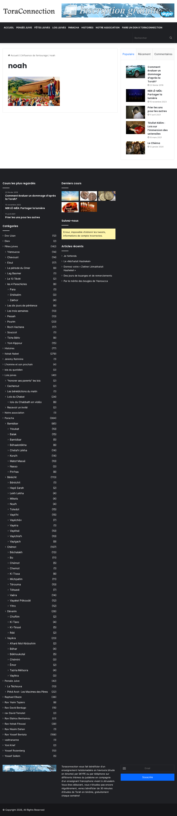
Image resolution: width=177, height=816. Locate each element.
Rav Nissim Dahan (15, 729)
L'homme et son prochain (19, 364)
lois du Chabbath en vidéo (26, 402)
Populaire (128, 54)
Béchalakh (16, 552)
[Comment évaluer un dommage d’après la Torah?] (135, 71)
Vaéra (13, 595)
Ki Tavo (14, 622)
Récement (144, 54)
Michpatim (16, 579)
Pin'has (14, 471)
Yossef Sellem (12, 756)
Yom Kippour (14, 343)
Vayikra (11, 638)
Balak (13, 434)
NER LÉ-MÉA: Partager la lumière (155, 94)
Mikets (14, 498)
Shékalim (15, 294)
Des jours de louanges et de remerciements (88, 275)
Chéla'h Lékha (18, 450)
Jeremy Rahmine (14, 359)
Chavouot (12, 257)
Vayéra (14, 525)
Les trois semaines (17, 310)
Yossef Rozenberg (15, 750)
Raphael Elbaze (13, 697)
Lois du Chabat (16, 396)
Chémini (15, 659)
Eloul (10, 262)
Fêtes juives (42, 27)
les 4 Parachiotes (17, 284)
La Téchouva (14, 686)
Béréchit (12, 477)
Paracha (73, 27)
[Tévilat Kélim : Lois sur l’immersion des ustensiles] (135, 127)
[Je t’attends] (70, 196)
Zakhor (14, 300)
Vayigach (15, 541)
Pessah (11, 316)
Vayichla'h (16, 536)
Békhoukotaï (17, 654)
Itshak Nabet (12, 353)
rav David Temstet (15, 713)
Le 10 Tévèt (14, 278)
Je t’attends (70, 256)
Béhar (13, 648)
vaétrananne (12, 739)
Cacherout (13, 385)
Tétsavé (15, 589)
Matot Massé (17, 461)
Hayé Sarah (17, 487)
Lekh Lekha (17, 493)
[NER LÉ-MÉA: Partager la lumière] (135, 95)
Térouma (15, 584)
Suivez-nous (70, 221)
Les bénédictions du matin (22, 391)
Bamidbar (12, 423)
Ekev (7, 241)
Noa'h (13, 504)
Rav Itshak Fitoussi (15, 723)
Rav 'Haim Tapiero (15, 702)
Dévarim (12, 611)
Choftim (15, 616)
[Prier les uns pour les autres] (135, 112)
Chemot (15, 568)
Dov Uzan (10, 235)
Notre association (108, 27)
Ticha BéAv (13, 337)
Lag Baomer (14, 273)
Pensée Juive (24, 27)
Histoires (87, 27)
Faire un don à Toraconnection (142, 27)
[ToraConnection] (29, 11)
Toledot (14, 509)
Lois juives (59, 27)
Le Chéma (154, 143)
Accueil (9, 27)
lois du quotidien (14, 369)
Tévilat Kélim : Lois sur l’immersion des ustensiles (158, 128)
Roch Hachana (15, 326)
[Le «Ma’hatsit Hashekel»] (88, 196)
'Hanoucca (13, 251)
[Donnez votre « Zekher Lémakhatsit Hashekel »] (106, 196)
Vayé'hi (14, 514)
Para (12, 289)
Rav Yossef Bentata (16, 734)
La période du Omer (18, 267)
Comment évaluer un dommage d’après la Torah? (154, 74)
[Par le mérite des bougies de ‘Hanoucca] (88, 207)
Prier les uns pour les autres (157, 109)
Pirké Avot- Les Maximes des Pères (27, 691)
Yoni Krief (10, 745)
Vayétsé (15, 530)
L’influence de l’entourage (34, 55)
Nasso (13, 466)
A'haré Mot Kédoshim (23, 643)
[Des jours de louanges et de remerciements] (70, 207)
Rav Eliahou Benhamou (17, 718)
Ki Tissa (15, 573)
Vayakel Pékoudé (20, 600)
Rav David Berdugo (15, 707)
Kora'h (13, 455)
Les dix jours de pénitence (22, 305)
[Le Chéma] (135, 147)
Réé (12, 632)
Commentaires (163, 54)
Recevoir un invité (17, 407)
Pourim (11, 321)
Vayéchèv (16, 520)
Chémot (11, 546)
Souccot (12, 332)
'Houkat (14, 428)
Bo (11, 557)
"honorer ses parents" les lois (23, 380)
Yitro (13, 606)
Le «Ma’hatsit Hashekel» (77, 261)
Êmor (13, 665)
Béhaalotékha (18, 445)
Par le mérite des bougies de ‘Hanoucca (86, 281)
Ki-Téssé (15, 627)
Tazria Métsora (19, 670)
